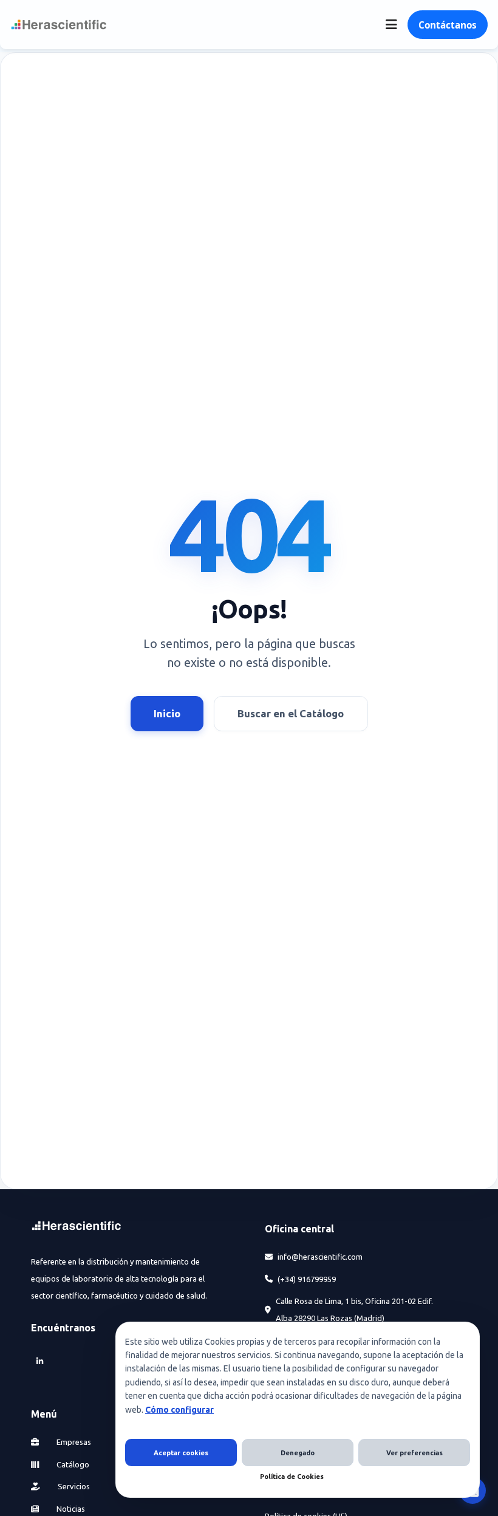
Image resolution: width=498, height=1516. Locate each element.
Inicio (167, 713)
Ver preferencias (414, 1452)
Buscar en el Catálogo (290, 713)
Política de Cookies (292, 1476)
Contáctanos (447, 25)
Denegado (298, 1452)
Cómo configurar (179, 1410)
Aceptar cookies (181, 1452)
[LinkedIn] (39, 1360)
